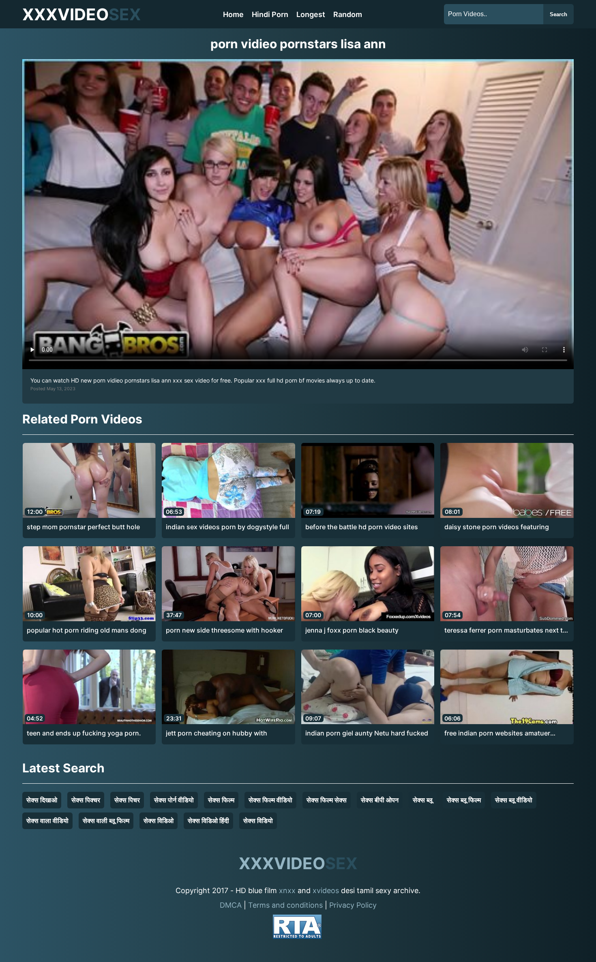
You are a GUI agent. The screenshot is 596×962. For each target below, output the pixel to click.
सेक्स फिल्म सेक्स (327, 800)
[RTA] (297, 928)
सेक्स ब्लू (423, 800)
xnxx (287, 890)
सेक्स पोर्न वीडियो (174, 800)
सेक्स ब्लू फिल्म (464, 800)
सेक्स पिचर (127, 800)
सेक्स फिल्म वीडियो (270, 800)
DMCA (231, 905)
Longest (310, 14)
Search (558, 14)
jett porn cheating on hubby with (216, 733)
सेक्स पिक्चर (85, 800)
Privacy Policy (353, 905)
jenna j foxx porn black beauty (352, 630)
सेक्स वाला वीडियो (47, 821)
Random (347, 14)
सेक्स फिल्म (221, 800)
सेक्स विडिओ (159, 821)
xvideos (326, 890)
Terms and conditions (285, 905)
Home (233, 14)
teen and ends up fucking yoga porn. (84, 733)
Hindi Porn (270, 14)
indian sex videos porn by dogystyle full (227, 527)
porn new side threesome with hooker (224, 630)
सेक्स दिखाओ (41, 800)
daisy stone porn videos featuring (496, 527)
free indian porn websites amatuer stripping (497, 733)
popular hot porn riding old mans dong (86, 630)
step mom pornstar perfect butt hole (83, 527)
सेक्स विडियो (258, 821)
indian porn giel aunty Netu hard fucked (366, 733)
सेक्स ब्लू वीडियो (513, 800)
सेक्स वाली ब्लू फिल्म (106, 821)
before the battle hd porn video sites (361, 527)
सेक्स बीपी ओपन (380, 800)
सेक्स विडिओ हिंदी (208, 821)
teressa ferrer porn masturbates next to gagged (505, 630)
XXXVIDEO (81, 14)
